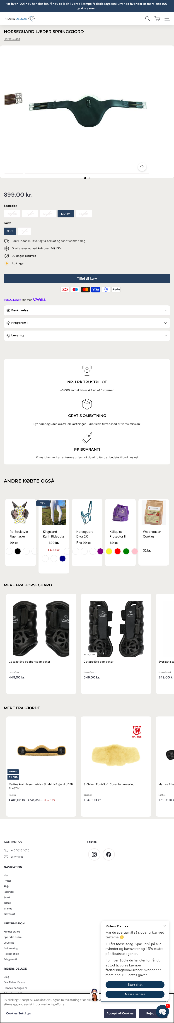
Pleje (7, 886)
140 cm (84, 214)
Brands (8, 908)
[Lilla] (100, 551)
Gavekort (9, 914)
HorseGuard (12, 39)
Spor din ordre (13, 937)
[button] (162, 1011)
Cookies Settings (18, 1013)
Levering (17, 335)
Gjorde (32, 708)
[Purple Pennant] (67, 551)
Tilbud (7, 902)
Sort (10, 231)
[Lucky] (26, 551)
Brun (25, 231)
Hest (7, 875)
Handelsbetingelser (15, 988)
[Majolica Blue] (75, 551)
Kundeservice (12, 931)
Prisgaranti (19, 323)
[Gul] (109, 551)
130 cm (65, 214)
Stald (7, 897)
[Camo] (35, 551)
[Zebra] (17, 551)
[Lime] (126, 551)
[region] (87, 1008)
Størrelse (11, 206)
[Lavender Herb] (93, 551)
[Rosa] (135, 551)
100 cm (12, 214)
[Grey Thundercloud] (54, 558)
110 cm (30, 214)
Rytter (7, 880)
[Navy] (62, 558)
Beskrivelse (19, 310)
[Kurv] (157, 18)
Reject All (153, 1013)
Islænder (9, 891)
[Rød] (117, 551)
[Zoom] (142, 167)
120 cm (48, 214)
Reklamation (11, 953)
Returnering (11, 948)
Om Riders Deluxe (14, 982)
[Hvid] (45, 558)
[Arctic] (84, 551)
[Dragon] (9, 551)
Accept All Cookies (120, 1013)
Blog (6, 976)
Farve (8, 223)
